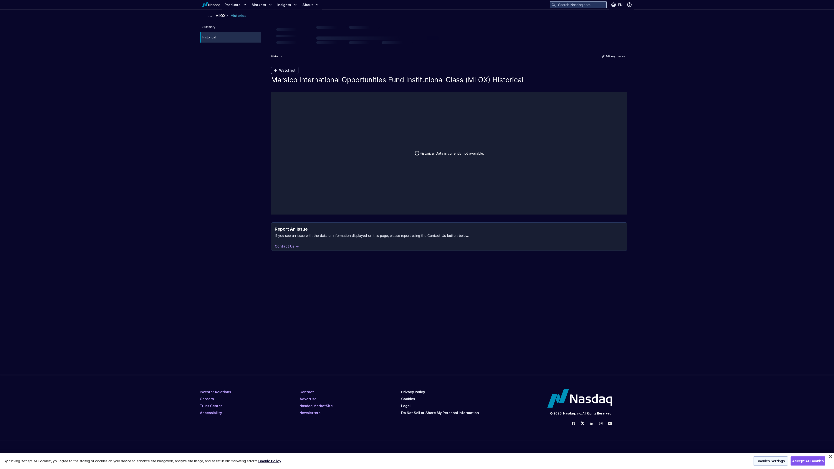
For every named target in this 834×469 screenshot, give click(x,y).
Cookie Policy (269, 461)
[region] (417, 461)
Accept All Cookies (808, 461)
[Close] (830, 456)
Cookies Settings (770, 461)
